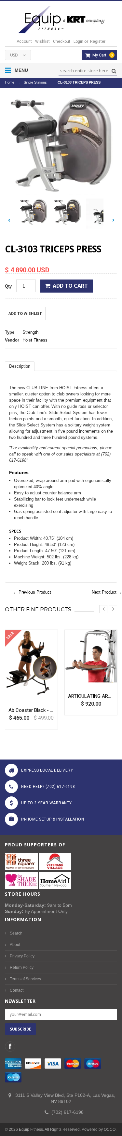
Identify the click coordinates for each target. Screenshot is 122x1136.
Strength (30, 332)
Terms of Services (25, 979)
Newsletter (20, 1001)
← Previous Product (32, 592)
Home (9, 82)
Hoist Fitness (34, 340)
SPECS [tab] (15, 531)
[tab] (19, 366)
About (15, 944)
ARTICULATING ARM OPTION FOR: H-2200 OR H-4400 (91, 696)
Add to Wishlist (25, 313)
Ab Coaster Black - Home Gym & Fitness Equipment (31, 710)
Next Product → (107, 592)
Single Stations (35, 82)
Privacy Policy (22, 956)
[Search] (113, 71)
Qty (8, 286)
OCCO (109, 1129)
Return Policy (22, 967)
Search (16, 933)
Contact (16, 990)
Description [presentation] (19, 366)
